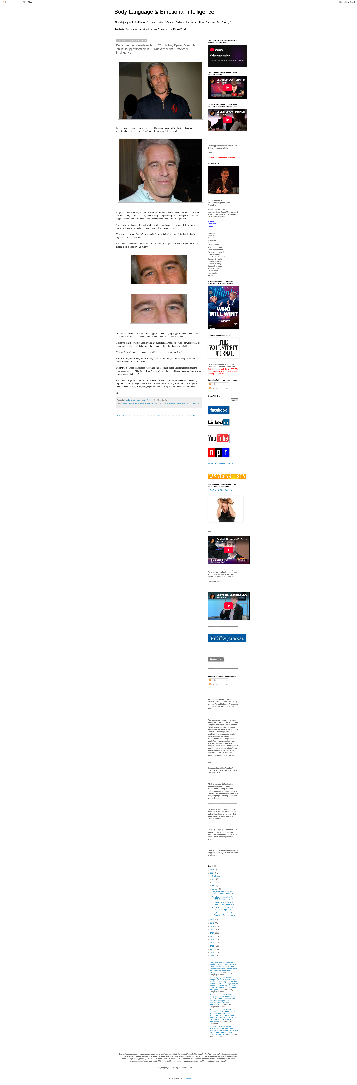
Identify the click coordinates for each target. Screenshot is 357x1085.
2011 (212, 949)
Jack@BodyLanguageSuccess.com (221, 158)
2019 (212, 923)
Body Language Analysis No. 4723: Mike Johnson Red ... (223, 914)
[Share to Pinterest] (165, 400)
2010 (212, 953)
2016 (212, 933)
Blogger (189, 1078)
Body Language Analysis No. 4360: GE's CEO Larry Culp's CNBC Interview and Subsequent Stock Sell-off (223, 371)
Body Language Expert (154, 403)
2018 (212, 926)
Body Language (140, 403)
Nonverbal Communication (187, 403)
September (216, 876)
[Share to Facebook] (163, 400)
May (214, 886)
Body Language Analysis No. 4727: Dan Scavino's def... (223, 898)
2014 (212, 939)
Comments (215, 388)
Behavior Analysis (128, 403)
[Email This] (155, 400)
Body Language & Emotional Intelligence (164, 12)
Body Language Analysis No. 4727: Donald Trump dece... (223, 903)
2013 (212, 943)
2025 (212, 870)
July (214, 879)
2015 (212, 936)
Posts (213, 384)
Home (159, 415)
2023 (212, 920)
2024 (212, 873)
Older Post (197, 415)
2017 (212, 930)
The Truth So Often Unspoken (221, 490)
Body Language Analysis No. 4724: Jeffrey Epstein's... (223, 909)
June (214, 882)
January (215, 889)
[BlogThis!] (157, 400)
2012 (212, 946)
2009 (212, 956)
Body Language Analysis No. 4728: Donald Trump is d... (223, 893)
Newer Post (121, 415)
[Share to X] (160, 400)
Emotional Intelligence (170, 403)
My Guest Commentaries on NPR (220, 463)
